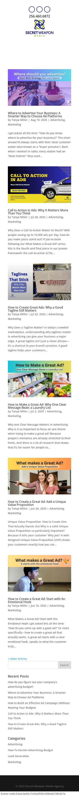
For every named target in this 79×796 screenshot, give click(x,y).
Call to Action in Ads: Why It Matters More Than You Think (38, 211)
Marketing (14, 124)
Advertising (57, 120)
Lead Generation (18, 756)
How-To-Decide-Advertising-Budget (30, 750)
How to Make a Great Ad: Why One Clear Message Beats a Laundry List (37, 406)
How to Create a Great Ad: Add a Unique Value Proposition (37, 503)
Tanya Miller (20, 120)
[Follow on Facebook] (32, 9)
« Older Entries (17, 659)
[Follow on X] (39, 9)
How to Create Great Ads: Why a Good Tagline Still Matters (35, 309)
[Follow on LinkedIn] (47, 9)
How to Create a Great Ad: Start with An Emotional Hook (36, 600)
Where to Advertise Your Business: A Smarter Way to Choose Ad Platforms (35, 114)
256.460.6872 (39, 16)
